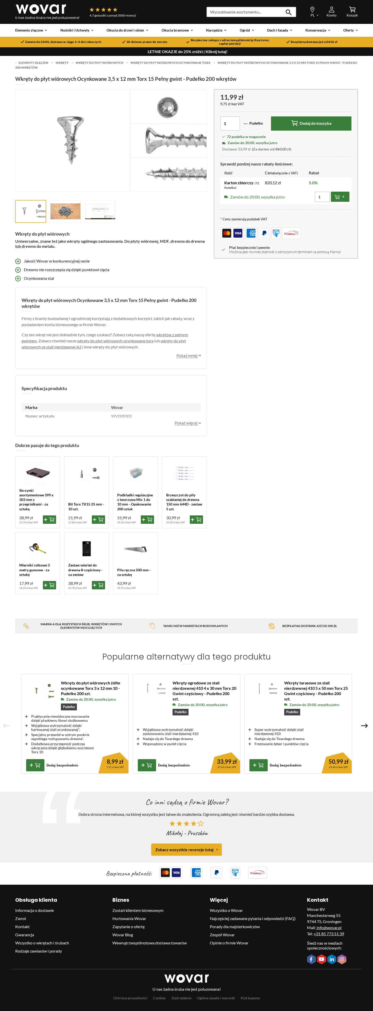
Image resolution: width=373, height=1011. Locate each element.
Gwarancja (24, 934)
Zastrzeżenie (181, 998)
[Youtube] (322, 959)
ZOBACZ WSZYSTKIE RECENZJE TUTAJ (184, 849)
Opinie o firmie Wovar (229, 942)
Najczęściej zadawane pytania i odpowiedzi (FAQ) (253, 918)
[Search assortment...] (289, 12)
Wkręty (62, 63)
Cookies (159, 998)
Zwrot (20, 918)
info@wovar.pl (329, 927)
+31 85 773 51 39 (329, 933)
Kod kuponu (250, 998)
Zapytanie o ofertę (128, 926)
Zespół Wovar (222, 934)
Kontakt (22, 926)
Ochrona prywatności (130, 998)
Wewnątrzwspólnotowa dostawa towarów (149, 942)
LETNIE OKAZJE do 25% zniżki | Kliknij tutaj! (188, 51)
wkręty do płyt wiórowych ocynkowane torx (115, 340)
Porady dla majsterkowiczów (235, 926)
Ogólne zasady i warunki (216, 998)
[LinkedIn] (332, 959)
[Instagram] (342, 959)
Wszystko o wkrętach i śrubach (42, 942)
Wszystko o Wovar (226, 910)
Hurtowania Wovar (129, 918)
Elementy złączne (33, 63)
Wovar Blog (122, 934)
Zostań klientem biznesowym (137, 910)
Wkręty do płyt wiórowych (99, 63)
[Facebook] (312, 959)
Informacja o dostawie (34, 910)
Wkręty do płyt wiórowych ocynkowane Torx (170, 63)
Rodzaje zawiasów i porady (38, 950)
